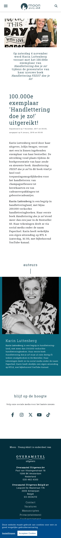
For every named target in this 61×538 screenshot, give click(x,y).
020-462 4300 (30, 479)
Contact (30, 502)
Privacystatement (30, 514)
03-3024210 (30, 497)
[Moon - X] (30, 414)
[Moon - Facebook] (13, 414)
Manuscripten (30, 510)
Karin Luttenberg (21, 340)
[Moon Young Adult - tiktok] (48, 414)
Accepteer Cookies (27, 533)
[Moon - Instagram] (22, 414)
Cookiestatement (30, 518)
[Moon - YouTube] (39, 414)
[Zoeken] (56, 6)
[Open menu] (5, 6)
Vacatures (30, 506)
